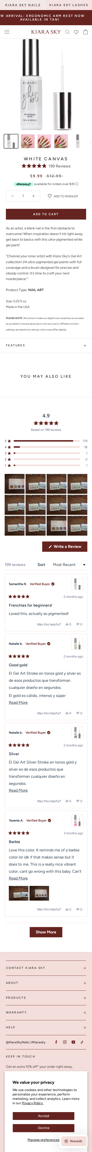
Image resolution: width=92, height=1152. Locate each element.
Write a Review (70, 548)
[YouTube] (73, 1042)
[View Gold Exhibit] (77, 644)
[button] (46, 166)
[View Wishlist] (76, 32)
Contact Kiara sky (26, 968)
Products (16, 997)
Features (15, 345)
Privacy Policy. (32, 1103)
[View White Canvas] (77, 584)
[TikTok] (82, 1042)
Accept (43, 1116)
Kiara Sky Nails (23, 5)
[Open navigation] (6, 32)
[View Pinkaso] (77, 820)
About (12, 983)
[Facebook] (56, 1042)
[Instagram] (65, 1042)
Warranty (16, 1012)
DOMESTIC (60, 16)
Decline (44, 1128)
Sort (42, 564)
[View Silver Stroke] (77, 733)
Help (10, 1027)
